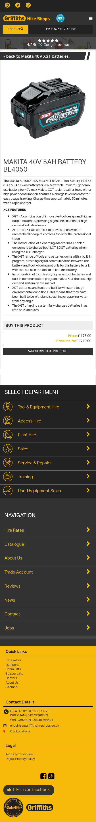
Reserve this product (49, 351)
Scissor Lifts (14, 673)
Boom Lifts (13, 669)
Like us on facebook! (31, 790)
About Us (12, 682)
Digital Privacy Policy (20, 759)
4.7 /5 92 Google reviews (48, 45)
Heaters (11, 678)
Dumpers (12, 665)
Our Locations (20, 731)
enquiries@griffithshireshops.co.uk (34, 725)
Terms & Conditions (19, 754)
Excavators (13, 660)
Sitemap (11, 687)
